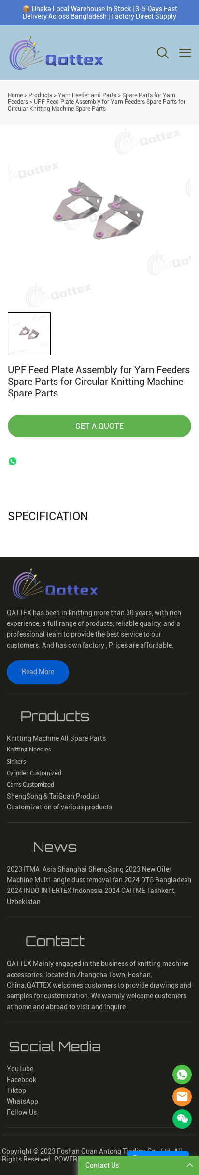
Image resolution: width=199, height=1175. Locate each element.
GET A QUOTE (99, 426)
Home (15, 95)
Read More (38, 672)
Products (40, 95)
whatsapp (12, 461)
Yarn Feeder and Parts (87, 95)
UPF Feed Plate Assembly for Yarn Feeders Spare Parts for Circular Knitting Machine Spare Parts (96, 105)
